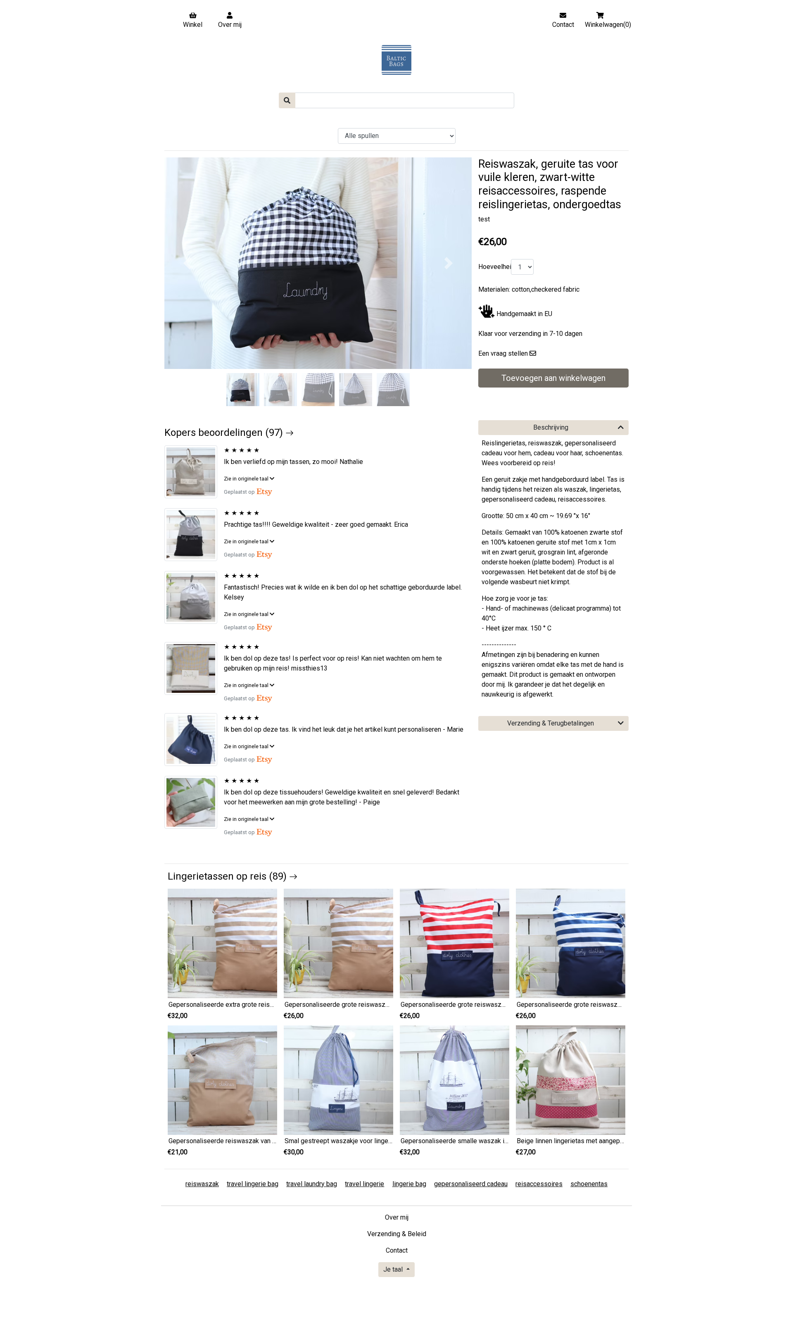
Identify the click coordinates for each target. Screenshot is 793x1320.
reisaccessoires (539, 1184)
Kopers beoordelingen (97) (224, 432)
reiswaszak (202, 1184)
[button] (187, 263)
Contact (397, 1250)
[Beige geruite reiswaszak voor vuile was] (194, 668)
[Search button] (287, 100)
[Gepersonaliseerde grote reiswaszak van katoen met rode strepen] (454, 943)
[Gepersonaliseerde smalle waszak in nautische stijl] (454, 1080)
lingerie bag (409, 1184)
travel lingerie (364, 1184)
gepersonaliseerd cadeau (471, 1184)
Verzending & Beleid (396, 1234)
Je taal (393, 1269)
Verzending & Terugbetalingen (550, 723)
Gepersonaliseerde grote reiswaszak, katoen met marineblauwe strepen (621, 1004)
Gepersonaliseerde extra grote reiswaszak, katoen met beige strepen (269, 1004)
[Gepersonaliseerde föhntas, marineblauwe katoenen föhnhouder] (194, 739)
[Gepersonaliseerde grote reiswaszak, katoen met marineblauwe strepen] (570, 943)
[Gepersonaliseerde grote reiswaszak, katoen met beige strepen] (338, 943)
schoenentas (589, 1184)
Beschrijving (550, 427)
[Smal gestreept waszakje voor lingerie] (338, 1080)
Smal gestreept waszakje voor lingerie (340, 1141)
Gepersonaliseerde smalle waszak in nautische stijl (475, 1141)
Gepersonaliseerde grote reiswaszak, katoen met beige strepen (377, 1004)
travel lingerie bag (252, 1184)
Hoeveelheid (493, 267)
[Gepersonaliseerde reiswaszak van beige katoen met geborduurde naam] (222, 1080)
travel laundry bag (311, 1184)
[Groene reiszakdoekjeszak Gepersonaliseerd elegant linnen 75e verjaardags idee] (194, 802)
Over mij (396, 1217)
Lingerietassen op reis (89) (228, 876)
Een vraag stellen (503, 353)
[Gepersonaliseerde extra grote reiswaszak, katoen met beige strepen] (222, 943)
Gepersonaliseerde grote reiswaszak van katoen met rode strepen (496, 1004)
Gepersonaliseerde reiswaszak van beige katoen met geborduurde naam (273, 1141)
